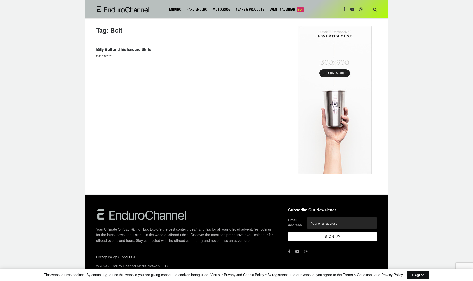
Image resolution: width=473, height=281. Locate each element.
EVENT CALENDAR (286, 9)
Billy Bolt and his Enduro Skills (123, 49)
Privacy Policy (106, 256)
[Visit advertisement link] (334, 100)
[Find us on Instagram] (361, 9)
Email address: (295, 222)
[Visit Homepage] (129, 9)
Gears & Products (250, 9)
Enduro (175, 9)
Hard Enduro (196, 9)
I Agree (418, 274)
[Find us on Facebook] (344, 9)
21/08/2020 (105, 56)
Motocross (221, 9)
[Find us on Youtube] (352, 9)
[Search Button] (375, 9)
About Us (128, 256)
